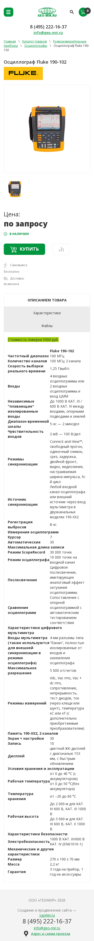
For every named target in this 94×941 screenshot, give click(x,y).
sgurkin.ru (47, 915)
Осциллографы (35, 46)
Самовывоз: (18, 265)
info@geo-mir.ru (48, 32)
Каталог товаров (34, 41)
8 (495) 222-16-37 (48, 27)
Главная (10, 41)
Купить (29, 249)
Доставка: (16, 278)
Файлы (47, 325)
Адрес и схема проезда (50, 933)
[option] (47, 129)
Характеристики (47, 312)
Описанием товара (47, 300)
